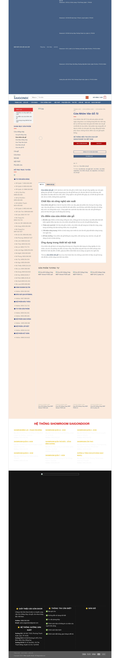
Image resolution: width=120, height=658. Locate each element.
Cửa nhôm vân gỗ (21, 137)
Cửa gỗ (25, 102)
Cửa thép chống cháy (21, 139)
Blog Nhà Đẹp (96, 102)
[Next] (106, 341)
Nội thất (57, 102)
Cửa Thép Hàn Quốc (21, 142)
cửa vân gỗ (76, 172)
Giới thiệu (49, 47)
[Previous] (38, 341)
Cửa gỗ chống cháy (21, 134)
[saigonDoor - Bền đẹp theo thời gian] (21, 97)
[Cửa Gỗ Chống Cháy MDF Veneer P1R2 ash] (46, 337)
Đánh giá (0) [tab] (50, 184)
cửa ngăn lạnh (89, 169)
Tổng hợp (42, 47)
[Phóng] (40, 138)
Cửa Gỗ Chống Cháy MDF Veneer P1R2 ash (45, 407)
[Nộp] (87, 97)
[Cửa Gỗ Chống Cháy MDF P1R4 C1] (81, 337)
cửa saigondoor (93, 170)
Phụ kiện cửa (66, 102)
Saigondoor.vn (40, 655)
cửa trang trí (101, 170)
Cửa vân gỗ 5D (20, 147)
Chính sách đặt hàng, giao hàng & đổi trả (60, 634)
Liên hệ (56, 47)
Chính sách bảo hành (54, 630)
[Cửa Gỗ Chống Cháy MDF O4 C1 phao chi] (98, 337)
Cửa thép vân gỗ (20, 145)
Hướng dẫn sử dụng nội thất (57, 615)
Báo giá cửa (52, 611)
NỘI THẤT (17, 161)
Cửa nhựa (34, 102)
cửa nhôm (96, 169)
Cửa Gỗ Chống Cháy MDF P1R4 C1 (80, 407)
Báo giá (87, 102)
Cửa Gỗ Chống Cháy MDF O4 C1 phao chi (97, 407)
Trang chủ (18, 102)
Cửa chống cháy (46, 102)
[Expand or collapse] (31, 110)
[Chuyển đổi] (32, 132)
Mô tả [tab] (42, 184)
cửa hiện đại (82, 169)
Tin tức (74, 102)
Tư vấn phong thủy (54, 619)
